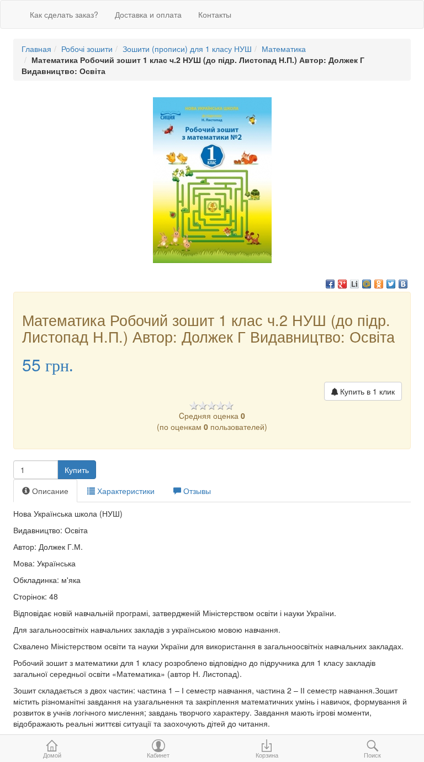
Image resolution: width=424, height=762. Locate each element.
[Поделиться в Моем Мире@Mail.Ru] (366, 284)
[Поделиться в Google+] (342, 284)
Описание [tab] (49, 490)
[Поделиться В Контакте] (403, 284)
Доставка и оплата (148, 14)
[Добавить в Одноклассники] (378, 284)
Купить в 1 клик (366, 391)
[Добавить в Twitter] (390, 284)
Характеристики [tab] (125, 490)
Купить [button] (77, 469)
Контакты (214, 14)
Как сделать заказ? (64, 14)
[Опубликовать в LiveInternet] (354, 284)
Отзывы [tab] (196, 490)
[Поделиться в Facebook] (330, 284)
